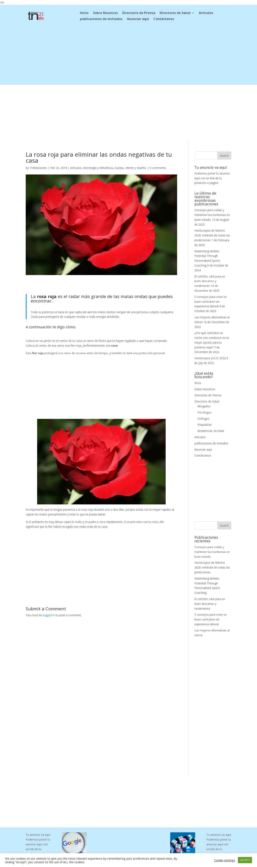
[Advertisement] (128, 57)
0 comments (158, 168)
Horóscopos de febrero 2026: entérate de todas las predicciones (212, 235)
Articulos (206, 13)
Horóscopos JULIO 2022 (210, 358)
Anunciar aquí (138, 19)
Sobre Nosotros (105, 13)
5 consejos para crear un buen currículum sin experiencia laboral (210, 301)
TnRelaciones (38, 168)
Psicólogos (204, 412)
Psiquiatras (204, 424)
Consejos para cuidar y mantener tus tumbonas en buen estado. (212, 215)
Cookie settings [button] (224, 860)
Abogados (204, 406)
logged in (49, 615)
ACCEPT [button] (245, 860)
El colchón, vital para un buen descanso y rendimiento (209, 281)
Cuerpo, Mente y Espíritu (130, 168)
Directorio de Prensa (138, 13)
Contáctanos (163, 19)
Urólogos (203, 418)
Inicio (84, 13)
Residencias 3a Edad (210, 431)
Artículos (76, 168)
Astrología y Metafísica (98, 168)
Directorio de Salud (175, 13)
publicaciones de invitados (101, 19)
